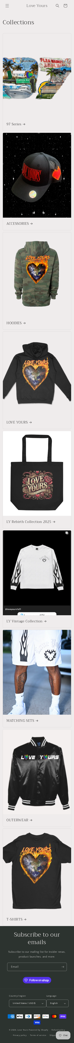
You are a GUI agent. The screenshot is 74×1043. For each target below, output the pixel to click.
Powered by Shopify (38, 1030)
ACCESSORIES (17, 224)
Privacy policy (20, 1035)
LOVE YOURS (17, 422)
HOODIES (14, 323)
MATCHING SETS (20, 721)
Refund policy (58, 1030)
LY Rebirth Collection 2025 (28, 522)
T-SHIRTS (14, 919)
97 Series (13, 124)
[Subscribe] (63, 967)
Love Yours (23, 1030)
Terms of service (38, 1035)
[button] (7, 6)
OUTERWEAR (17, 820)
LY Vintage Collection (24, 621)
